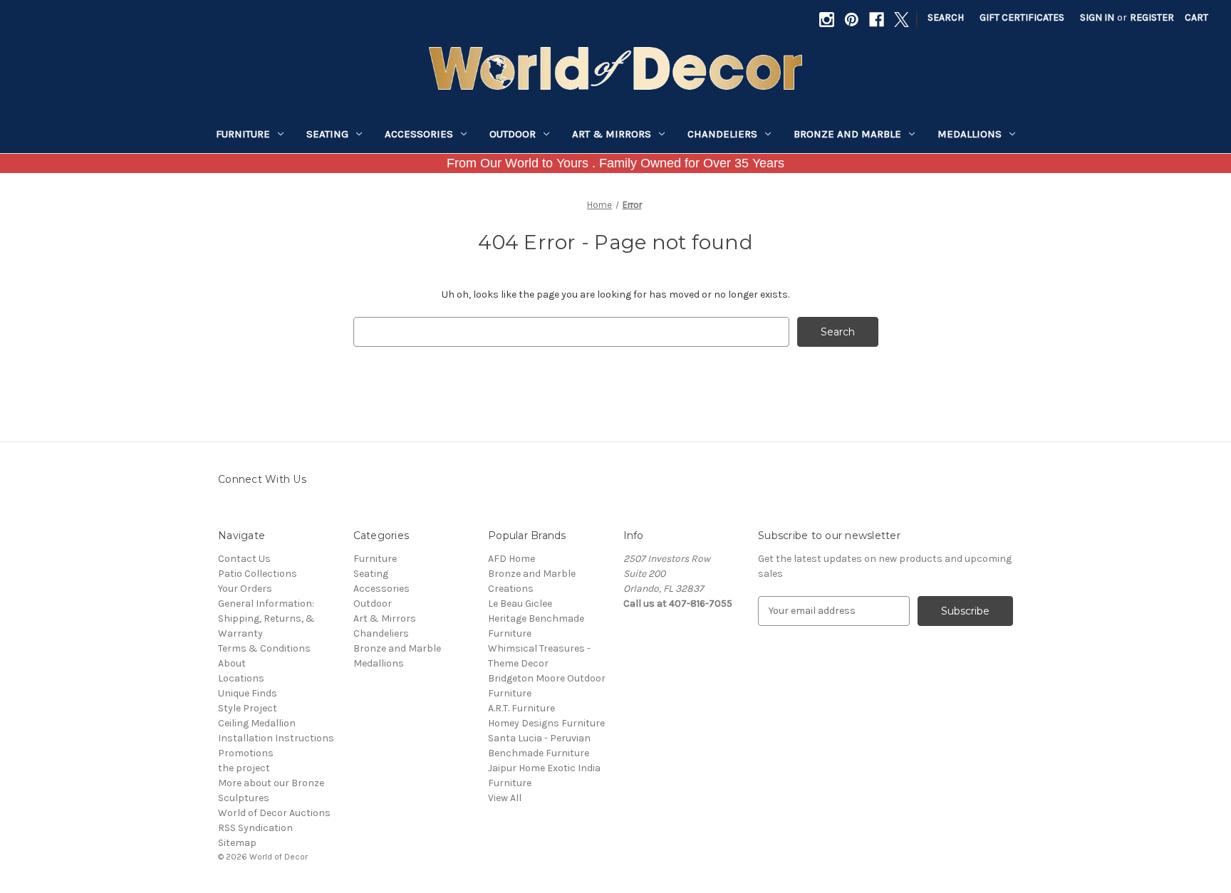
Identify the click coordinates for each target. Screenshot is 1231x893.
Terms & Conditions (264, 648)
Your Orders (245, 589)
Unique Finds (247, 693)
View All (504, 798)
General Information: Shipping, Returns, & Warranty (266, 618)
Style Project (247, 708)
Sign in (1097, 17)
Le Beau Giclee (520, 603)
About (232, 663)
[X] (901, 19)
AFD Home (511, 559)
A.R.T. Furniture (521, 708)
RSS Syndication (255, 828)
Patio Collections (257, 574)
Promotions (246, 753)
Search (946, 17)
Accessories (419, 133)
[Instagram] (826, 19)
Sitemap (237, 843)
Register (1152, 17)
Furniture (243, 133)
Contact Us (244, 559)
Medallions (969, 133)
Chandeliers (722, 133)
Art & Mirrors (611, 133)
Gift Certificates (1022, 17)
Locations (241, 678)
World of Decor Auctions (274, 813)
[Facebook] (876, 19)
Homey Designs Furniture (546, 723)
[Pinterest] (851, 19)
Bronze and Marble (847, 133)
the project (244, 768)
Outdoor (512, 133)
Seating (327, 133)
